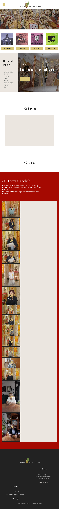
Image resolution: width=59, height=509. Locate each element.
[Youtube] (13, 499)
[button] (7, 48)
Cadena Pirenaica (21, 503)
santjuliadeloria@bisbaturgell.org (15, 494)
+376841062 (15, 491)
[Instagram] (18, 499)
